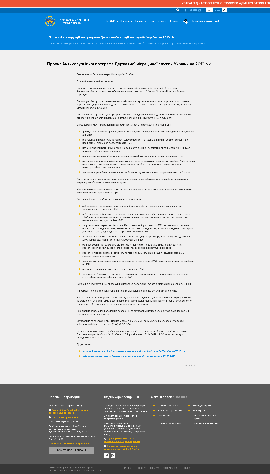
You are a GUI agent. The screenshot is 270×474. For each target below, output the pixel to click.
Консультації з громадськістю (79, 43)
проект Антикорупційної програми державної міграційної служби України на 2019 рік (133, 351)
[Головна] (49, 22)
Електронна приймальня (65, 417)
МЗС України (199, 410)
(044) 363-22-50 (57, 405)
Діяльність (140, 21)
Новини (174, 21)
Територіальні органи (71, 450)
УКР (210, 10)
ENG (217, 10)
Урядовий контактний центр (206, 423)
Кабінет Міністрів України (170, 410)
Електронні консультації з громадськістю (120, 43)
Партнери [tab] (182, 397)
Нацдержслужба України (170, 423)
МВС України (164, 415)
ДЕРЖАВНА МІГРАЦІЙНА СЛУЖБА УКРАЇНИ (74, 22)
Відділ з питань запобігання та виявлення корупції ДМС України (122, 447)
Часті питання (158, 21)
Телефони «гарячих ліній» (206, 21)
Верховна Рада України (169, 406)
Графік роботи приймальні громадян (69, 443)
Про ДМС (110, 21)
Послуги (125, 21)
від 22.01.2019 (129, 356)
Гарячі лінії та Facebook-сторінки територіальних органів (68, 411)
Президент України (202, 406)
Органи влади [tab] (161, 397)
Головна (127, 468)
